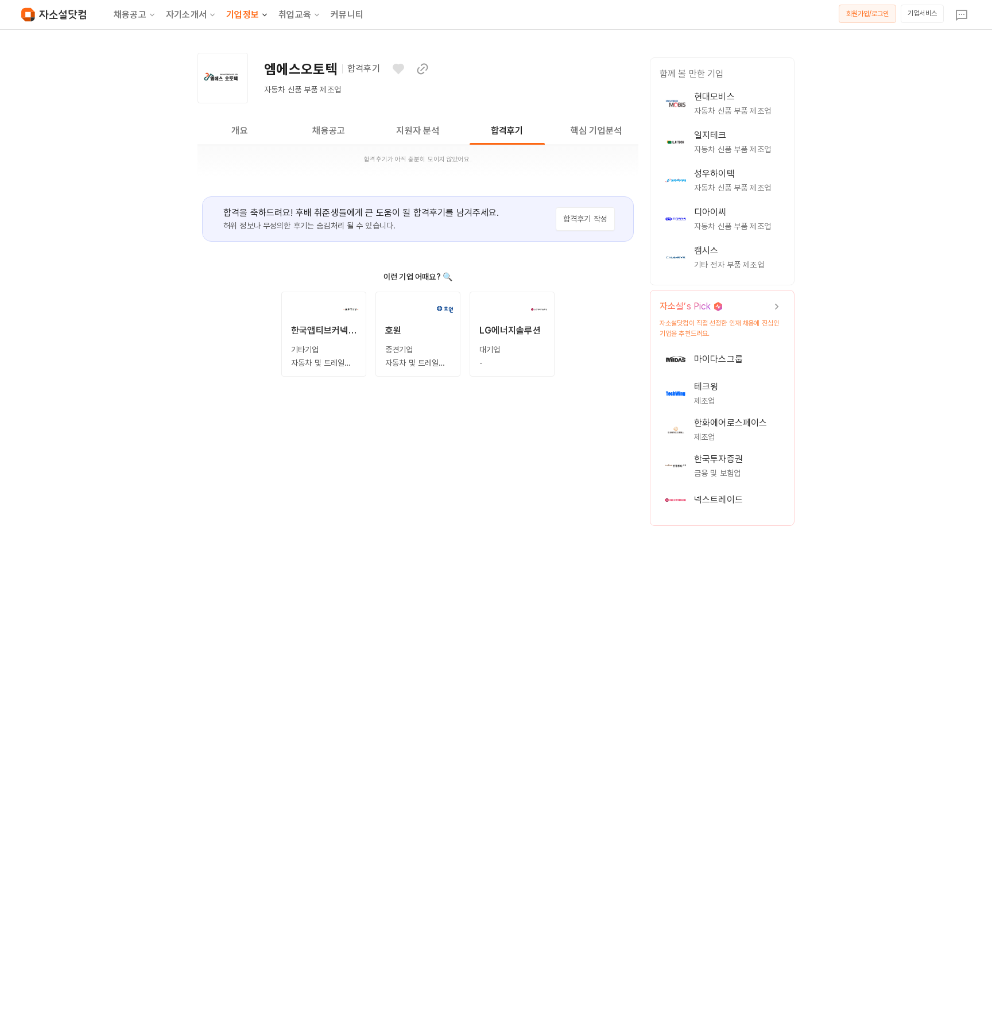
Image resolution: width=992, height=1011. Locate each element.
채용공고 (130, 14)
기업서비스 (922, 13)
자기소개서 (186, 14)
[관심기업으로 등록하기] (398, 68)
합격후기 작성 (585, 218)
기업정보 (242, 14)
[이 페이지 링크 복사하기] (422, 68)
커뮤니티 (347, 14)
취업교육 (294, 14)
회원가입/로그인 (867, 14)
